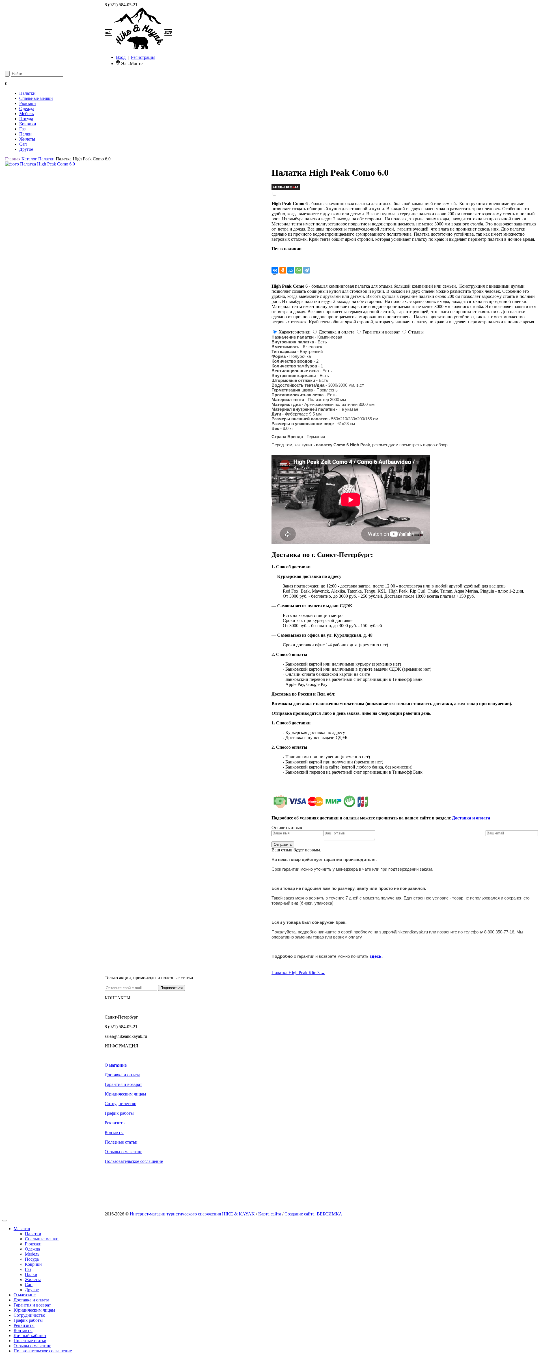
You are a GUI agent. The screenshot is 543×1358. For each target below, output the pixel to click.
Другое (26, 149)
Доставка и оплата (471, 817)
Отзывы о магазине (123, 1151)
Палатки (27, 93)
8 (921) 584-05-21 (121, 4)
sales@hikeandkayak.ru (126, 1036)
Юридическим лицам (125, 1094)
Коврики (27, 123)
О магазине (116, 1065)
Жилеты (27, 139)
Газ (22, 128)
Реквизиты (115, 1122)
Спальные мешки (36, 98)
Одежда (26, 108)
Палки (25, 134)
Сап (23, 144)
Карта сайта (269, 1213)
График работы (119, 1113)
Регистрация (143, 57)
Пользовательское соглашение (134, 1161)
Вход (121, 57)
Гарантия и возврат (123, 1084)
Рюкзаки (27, 103)
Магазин (22, 1228)
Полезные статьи (121, 1142)
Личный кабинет (30, 1335)
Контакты (114, 1132)
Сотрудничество (120, 1103)
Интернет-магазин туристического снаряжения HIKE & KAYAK (192, 1213)
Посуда (26, 118)
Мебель (26, 113)
